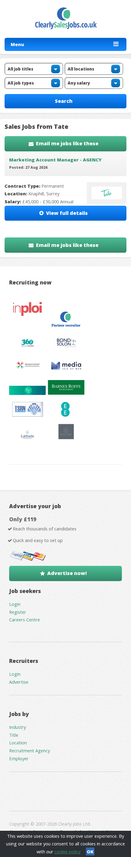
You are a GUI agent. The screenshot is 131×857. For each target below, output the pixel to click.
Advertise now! (67, 573)
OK (90, 851)
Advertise (18, 682)
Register (17, 612)
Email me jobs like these (67, 143)
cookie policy (67, 851)
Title (13, 735)
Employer (19, 758)
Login (14, 604)
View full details (67, 213)
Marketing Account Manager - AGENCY (55, 160)
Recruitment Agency (29, 750)
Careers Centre (24, 620)
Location (18, 742)
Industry (17, 727)
